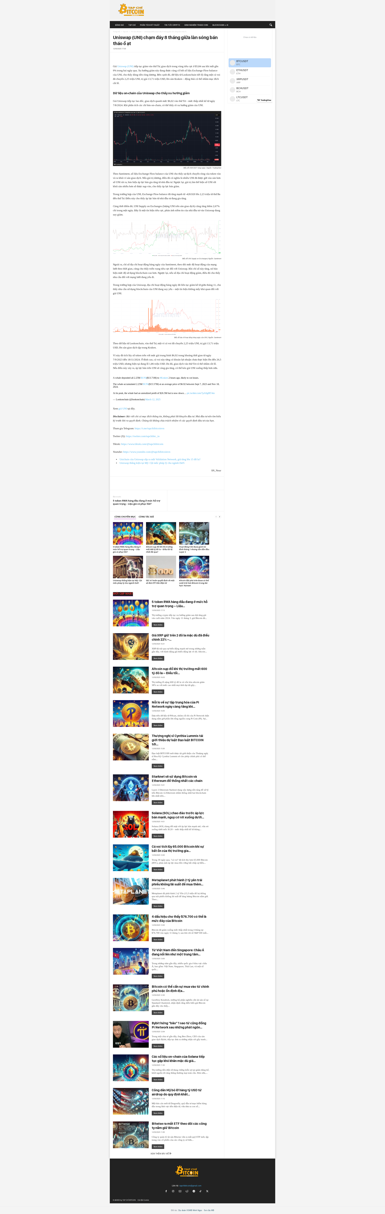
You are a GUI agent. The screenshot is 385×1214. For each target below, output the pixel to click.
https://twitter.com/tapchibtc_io (143, 436)
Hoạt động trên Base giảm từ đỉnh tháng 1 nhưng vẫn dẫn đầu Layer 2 (194, 549)
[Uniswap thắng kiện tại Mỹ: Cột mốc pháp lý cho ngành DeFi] (128, 567)
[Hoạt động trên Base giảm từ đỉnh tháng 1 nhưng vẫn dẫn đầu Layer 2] (194, 533)
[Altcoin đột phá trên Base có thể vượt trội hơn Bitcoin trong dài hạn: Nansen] (194, 567)
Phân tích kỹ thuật (150, 25)
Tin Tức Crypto (172, 25)
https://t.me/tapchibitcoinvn (149, 428)
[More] (218, 57)
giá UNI (123, 408)
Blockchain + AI (220, 25)
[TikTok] (200, 1191)
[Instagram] (173, 1191)
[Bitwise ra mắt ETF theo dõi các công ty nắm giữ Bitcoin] (131, 1134)
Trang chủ (116, 32)
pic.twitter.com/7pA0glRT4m (201, 393)
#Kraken (164, 378)
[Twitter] (119, 55)
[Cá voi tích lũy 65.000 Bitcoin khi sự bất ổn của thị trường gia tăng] (131, 857)
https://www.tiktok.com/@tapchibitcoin (142, 444)
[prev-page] (216, 516)
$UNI (143, 378)
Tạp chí (132, 25)
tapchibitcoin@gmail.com (190, 1186)
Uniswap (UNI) (125, 66)
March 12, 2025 (152, 399)
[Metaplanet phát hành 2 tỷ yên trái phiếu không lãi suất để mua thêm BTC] (131, 891)
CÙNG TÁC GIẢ (146, 516)
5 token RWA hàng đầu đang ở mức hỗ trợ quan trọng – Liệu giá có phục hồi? (136, 502)
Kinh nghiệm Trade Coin (196, 25)
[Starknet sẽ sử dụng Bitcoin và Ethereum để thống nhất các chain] (131, 787)
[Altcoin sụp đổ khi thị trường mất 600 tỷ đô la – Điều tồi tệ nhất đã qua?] (161, 533)
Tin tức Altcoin (136, 32)
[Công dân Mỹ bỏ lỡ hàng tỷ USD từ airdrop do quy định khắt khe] (131, 1101)
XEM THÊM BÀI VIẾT (160, 1154)
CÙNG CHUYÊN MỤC (125, 516)
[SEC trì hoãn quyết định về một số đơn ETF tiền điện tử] (161, 567)
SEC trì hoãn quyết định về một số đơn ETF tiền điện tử (160, 581)
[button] (270, 25)
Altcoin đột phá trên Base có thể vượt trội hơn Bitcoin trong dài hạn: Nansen (194, 583)
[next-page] (219, 516)
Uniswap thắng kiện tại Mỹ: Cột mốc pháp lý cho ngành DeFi (152, 463)
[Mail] (180, 1191)
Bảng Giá (119, 25)
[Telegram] (123, 55)
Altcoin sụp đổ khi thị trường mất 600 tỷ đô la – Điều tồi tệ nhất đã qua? (159, 549)
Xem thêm (158, 625)
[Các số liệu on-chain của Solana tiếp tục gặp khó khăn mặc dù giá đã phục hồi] (131, 1067)
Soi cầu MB (209, 1210)
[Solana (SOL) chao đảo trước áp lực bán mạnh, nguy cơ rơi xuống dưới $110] (131, 824)
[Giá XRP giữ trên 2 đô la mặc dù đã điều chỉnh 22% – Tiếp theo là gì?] (131, 646)
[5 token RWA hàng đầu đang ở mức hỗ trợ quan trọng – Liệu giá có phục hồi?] (128, 533)
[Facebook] (114, 55)
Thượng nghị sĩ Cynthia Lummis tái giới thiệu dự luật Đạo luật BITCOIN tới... (178, 740)
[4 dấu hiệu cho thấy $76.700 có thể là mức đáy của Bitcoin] (131, 927)
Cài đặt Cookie (143, 1200)
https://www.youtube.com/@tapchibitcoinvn (146, 451)
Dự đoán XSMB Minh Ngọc (190, 1210)
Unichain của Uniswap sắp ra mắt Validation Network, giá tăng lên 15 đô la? (160, 459)
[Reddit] (186, 1191)
